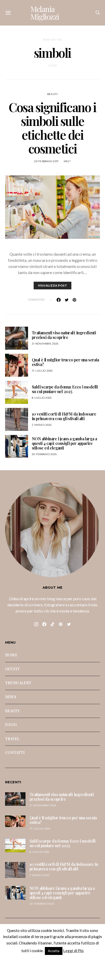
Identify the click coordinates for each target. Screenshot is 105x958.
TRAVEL (12, 738)
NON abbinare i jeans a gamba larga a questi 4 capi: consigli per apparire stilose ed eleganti (64, 443)
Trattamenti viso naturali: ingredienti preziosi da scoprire (64, 335)
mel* (67, 161)
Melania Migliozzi (44, 13)
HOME (11, 654)
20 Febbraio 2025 (44, 454)
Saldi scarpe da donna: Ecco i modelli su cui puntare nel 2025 (65, 389)
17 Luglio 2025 (42, 370)
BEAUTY (52, 94)
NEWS (10, 696)
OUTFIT (12, 668)
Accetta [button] (53, 951)
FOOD (11, 724)
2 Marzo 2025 (41, 425)
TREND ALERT (18, 682)
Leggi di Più (73, 950)
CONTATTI (15, 752)
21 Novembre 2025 (45, 343)
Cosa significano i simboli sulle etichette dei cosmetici (52, 128)
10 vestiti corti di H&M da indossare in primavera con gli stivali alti (64, 416)
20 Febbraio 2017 (46, 161)
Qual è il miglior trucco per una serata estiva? (65, 362)
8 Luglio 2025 (41, 397)
